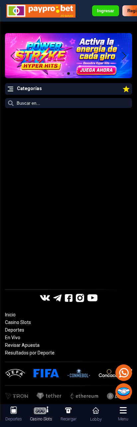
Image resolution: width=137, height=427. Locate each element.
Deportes (14, 330)
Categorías (29, 88)
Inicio (10, 314)
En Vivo (12, 337)
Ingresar (105, 10)
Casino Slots (18, 322)
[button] (124, 55)
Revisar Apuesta (22, 345)
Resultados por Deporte (30, 352)
